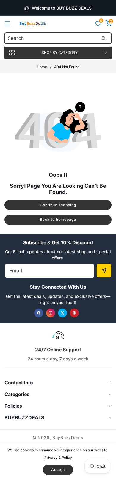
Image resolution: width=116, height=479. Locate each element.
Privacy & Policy (58, 457)
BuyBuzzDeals (67, 437)
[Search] (103, 38)
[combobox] (58, 38)
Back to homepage (58, 219)
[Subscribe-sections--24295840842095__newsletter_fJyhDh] (104, 270)
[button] (11, 23)
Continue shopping (58, 205)
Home (42, 67)
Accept (58, 469)
